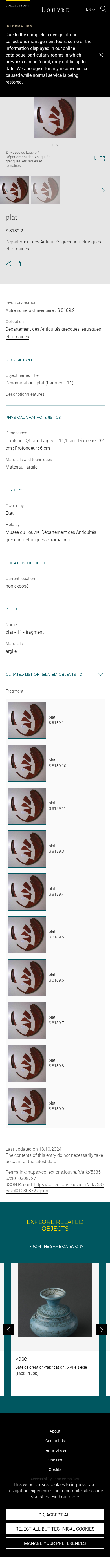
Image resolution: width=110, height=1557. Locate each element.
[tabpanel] (55, 1330)
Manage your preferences (55, 1543)
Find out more (65, 1497)
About (55, 1431)
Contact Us (55, 1441)
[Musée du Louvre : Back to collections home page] (55, 9)
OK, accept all (55, 1515)
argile (11, 651)
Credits (55, 1469)
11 (19, 632)
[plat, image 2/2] (45, 190)
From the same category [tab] (56, 1246)
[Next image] (100, 190)
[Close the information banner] (101, 55)
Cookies (55, 1460)
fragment (35, 632)
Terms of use (55, 1450)
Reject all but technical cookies (55, 1529)
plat (9, 632)
